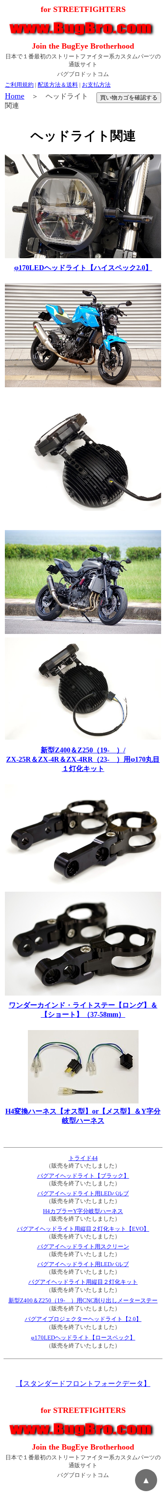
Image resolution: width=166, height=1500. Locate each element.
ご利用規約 (19, 84)
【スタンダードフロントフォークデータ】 (83, 1383)
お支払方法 (96, 84)
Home (14, 96)
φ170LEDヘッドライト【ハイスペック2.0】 (83, 267)
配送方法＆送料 (58, 84)
